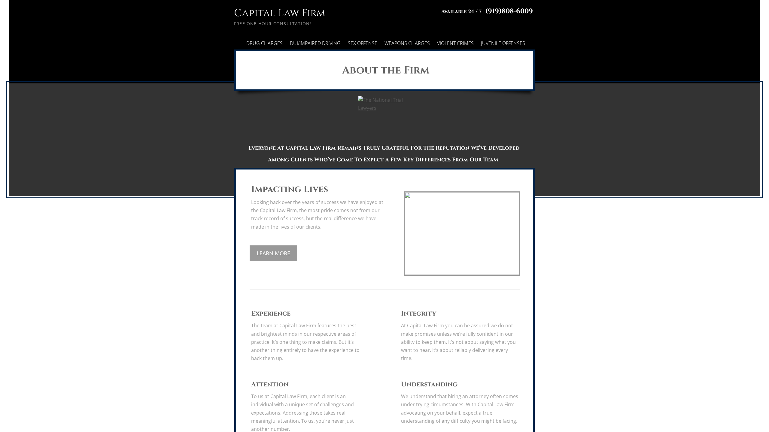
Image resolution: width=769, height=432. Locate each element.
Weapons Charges (407, 43)
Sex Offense (362, 43)
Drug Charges (264, 43)
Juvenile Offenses (503, 43)
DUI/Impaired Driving (315, 43)
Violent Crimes (455, 43)
